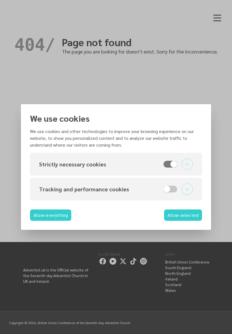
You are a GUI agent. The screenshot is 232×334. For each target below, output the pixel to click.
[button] (116, 164)
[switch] (170, 164)
